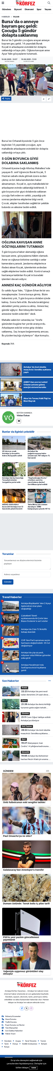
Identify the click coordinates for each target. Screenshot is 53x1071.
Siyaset (18, 9)
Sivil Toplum (27, 726)
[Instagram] (31, 1008)
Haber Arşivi (10, 1034)
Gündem (6, 9)
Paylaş (7, 99)
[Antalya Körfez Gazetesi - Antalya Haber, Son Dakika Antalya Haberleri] (25, 3)
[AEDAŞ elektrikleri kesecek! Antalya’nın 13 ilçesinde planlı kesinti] (13, 496)
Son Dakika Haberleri (14, 1031)
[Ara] (48, 3)
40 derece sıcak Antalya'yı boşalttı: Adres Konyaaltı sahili (12, 453)
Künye (6, 1047)
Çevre (24, 700)
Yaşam (48, 9)
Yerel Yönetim (30, 1041)
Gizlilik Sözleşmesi (29, 1044)
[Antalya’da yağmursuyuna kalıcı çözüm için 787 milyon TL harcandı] (39, 443)
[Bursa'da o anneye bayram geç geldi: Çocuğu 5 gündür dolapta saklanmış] (26, 80)
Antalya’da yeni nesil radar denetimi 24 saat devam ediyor (35, 693)
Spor (39, 9)
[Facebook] (22, 1008)
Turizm (43, 1041)
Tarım (6, 1044)
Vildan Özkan (23, 416)
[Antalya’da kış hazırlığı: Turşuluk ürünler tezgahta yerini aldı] (13, 469)
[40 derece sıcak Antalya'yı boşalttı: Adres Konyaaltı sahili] (13, 443)
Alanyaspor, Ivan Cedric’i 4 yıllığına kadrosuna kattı (34, 745)
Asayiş (24, 688)
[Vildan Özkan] (8, 417)
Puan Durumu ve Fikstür (15, 1025)
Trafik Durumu (11, 1022)
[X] (26, 1008)
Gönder (8, 582)
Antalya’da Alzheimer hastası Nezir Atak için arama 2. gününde (35, 758)
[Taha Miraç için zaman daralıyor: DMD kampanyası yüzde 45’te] (39, 496)
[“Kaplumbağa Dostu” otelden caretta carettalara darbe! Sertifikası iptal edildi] (39, 469)
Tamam (33, 1068)
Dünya (15, 1044)
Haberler (6, 17)
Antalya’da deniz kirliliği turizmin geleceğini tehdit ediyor (36, 706)
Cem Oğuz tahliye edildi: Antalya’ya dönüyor (36, 719)
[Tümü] (49, 681)
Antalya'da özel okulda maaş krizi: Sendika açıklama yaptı (35, 732)
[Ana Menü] (3, 3)
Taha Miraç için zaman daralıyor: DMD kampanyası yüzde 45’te (39, 507)
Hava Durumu (10, 1019)
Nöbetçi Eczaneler (13, 1016)
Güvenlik (25, 752)
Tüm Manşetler (11, 1028)
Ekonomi (29, 9)
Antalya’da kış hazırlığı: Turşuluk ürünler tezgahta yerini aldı (13, 480)
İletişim (44, 1044)
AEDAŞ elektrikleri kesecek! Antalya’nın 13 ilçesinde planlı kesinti (12, 507)
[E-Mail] (19, 421)
